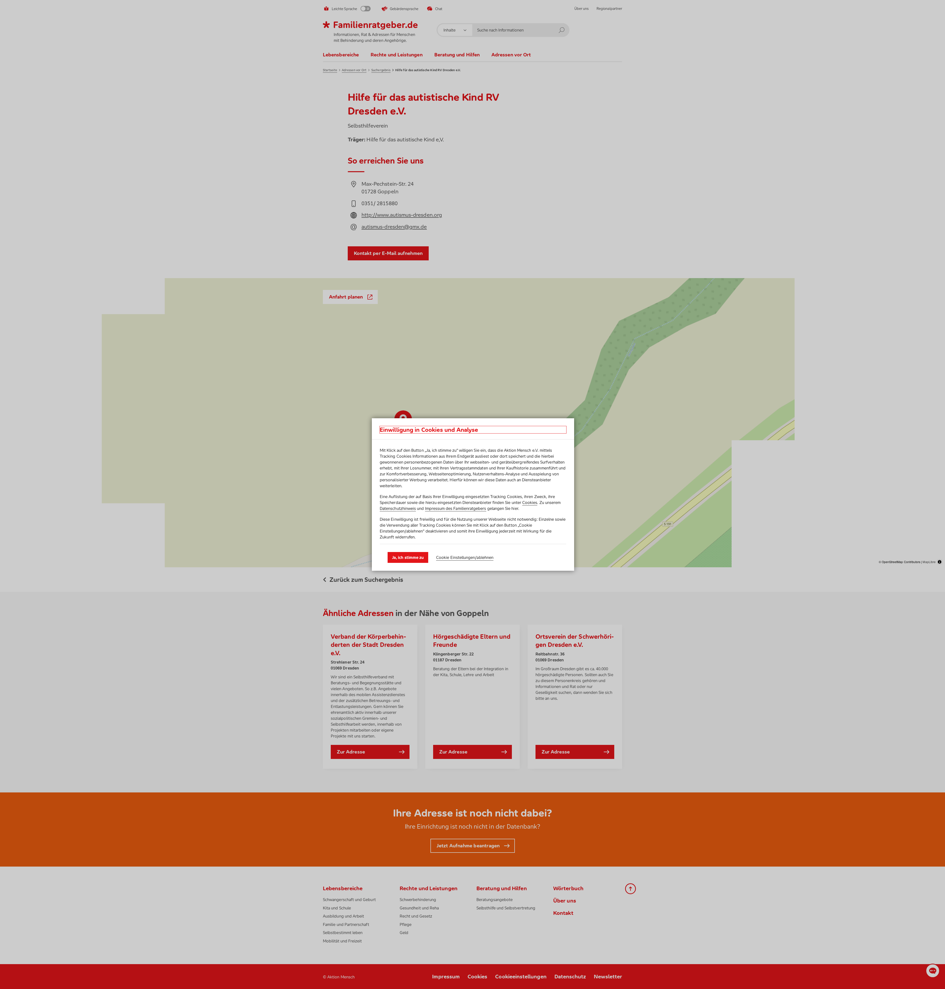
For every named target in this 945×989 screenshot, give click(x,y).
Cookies (529, 502)
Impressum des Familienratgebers (455, 508)
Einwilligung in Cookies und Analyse (429, 429)
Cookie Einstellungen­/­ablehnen (464, 557)
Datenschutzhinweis (398, 508)
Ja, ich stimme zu (408, 557)
